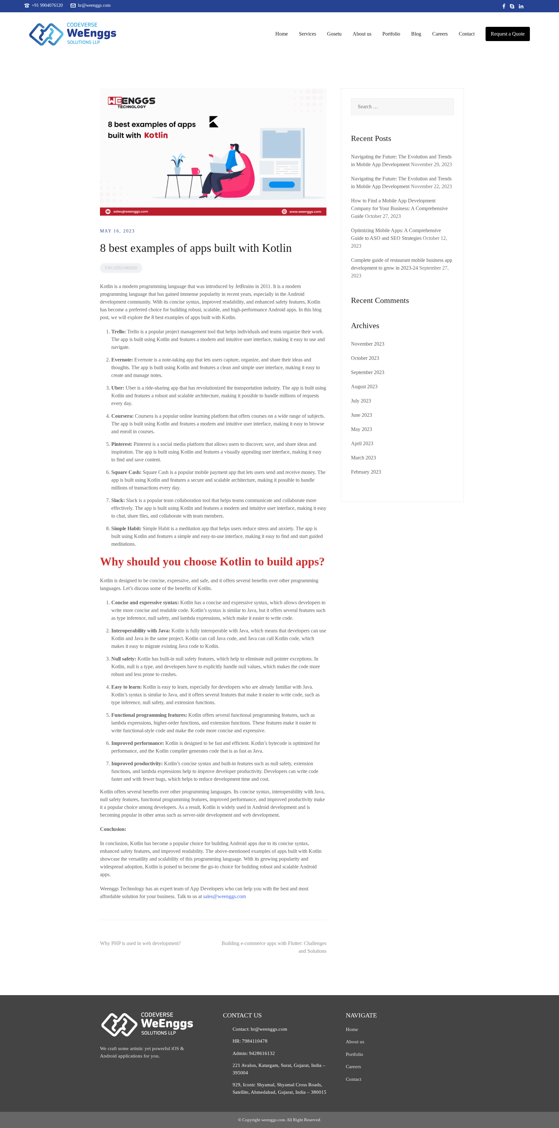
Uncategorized (121, 268)
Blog (416, 34)
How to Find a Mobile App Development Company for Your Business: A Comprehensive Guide (399, 208)
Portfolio (391, 34)
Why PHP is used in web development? (140, 943)
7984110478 (255, 1041)
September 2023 (367, 372)
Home (281, 34)
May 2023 (361, 429)
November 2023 (367, 344)
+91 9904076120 (47, 5)
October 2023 (365, 358)
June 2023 (361, 415)
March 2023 (363, 457)
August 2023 (364, 386)
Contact (467, 34)
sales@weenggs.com (224, 896)
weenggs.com (273, 1119)
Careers (440, 34)
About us (362, 34)
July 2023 (361, 400)
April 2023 (362, 443)
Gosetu (334, 34)
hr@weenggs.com (94, 5)
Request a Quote (508, 34)
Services (307, 34)
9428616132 (262, 1053)
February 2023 (366, 472)
